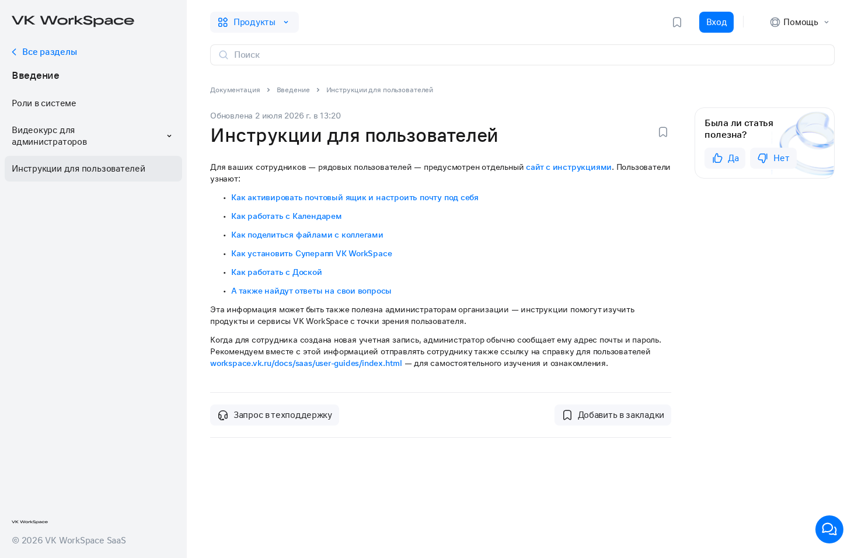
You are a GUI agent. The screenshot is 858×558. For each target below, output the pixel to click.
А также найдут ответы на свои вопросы (311, 290)
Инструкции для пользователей (78, 168)
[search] (529, 55)
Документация (235, 90)
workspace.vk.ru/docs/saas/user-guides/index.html (306, 363)
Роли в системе (44, 103)
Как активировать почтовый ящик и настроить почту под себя (355, 197)
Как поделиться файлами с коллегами (307, 234)
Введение (36, 75)
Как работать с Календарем (286, 216)
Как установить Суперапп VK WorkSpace (311, 253)
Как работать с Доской (276, 272)
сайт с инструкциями (569, 167)
